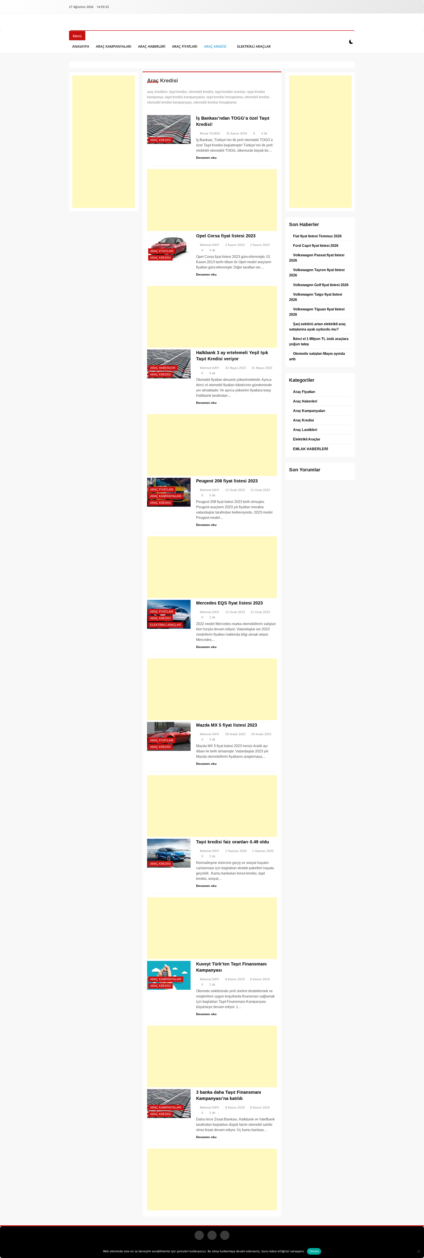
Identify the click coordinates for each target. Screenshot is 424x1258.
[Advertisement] (103, 142)
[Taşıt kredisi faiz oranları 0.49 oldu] (169, 853)
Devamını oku (206, 157)
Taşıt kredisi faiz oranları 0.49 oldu (232, 841)
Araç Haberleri (151, 46)
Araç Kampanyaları (113, 46)
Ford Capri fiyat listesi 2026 (315, 245)
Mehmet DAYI (209, 245)
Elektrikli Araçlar (254, 46)
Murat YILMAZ (210, 133)
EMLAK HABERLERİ (310, 449)
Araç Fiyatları (184, 46)
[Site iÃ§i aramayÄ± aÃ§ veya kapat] (342, 42)
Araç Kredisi (215, 46)
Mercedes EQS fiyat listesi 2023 (229, 603)
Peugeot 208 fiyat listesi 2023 (227, 480)
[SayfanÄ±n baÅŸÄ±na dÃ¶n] (417, 1252)
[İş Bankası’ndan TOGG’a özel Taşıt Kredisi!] (169, 129)
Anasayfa (80, 46)
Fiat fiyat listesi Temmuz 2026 (317, 236)
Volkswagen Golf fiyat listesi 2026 (320, 285)
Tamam (314, 1251)
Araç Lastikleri (305, 430)
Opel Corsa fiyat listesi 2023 (226, 235)
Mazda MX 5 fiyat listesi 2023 (226, 725)
